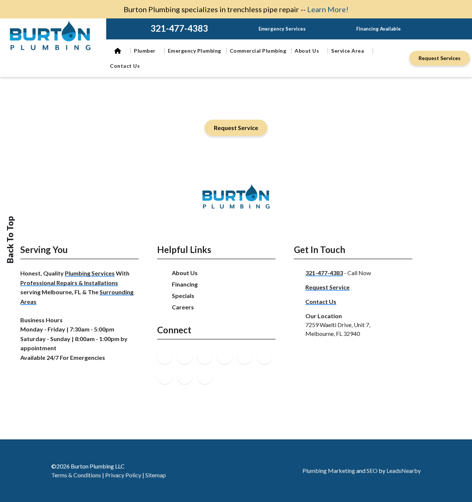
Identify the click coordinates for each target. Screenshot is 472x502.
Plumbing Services (90, 273)
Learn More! (327, 9)
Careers (183, 306)
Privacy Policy (123, 474)
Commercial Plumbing (258, 51)
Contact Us (125, 66)
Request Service (327, 287)
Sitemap (155, 474)
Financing (185, 284)
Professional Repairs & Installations (69, 282)
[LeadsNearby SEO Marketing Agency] (243, 470)
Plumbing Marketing (328, 470)
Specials (183, 295)
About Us (307, 51)
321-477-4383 (179, 28)
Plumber (145, 51)
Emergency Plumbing (194, 51)
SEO (372, 470)
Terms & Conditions (76, 474)
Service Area (347, 51)
